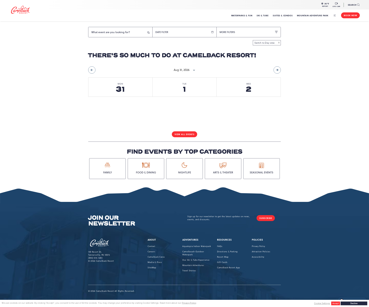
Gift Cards (222, 262)
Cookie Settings (322, 303)
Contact (151, 246)
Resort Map (223, 256)
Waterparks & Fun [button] (241, 15)
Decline (353, 303)
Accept (335, 303)
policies (257, 239)
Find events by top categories (184, 152)
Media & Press (155, 262)
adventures (190, 239)
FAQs (219, 246)
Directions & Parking (227, 251)
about (152, 239)
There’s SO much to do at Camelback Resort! (172, 55)
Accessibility (258, 256)
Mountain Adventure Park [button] (312, 15)
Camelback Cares (156, 256)
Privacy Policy (258, 246)
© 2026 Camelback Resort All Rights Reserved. (111, 291)
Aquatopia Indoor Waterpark (196, 246)
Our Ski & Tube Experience (196, 259)
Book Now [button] (350, 15)
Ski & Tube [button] (262, 15)
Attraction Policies (261, 251)
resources (224, 239)
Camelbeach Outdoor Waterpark (193, 253)
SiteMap (152, 267)
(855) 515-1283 (95, 257)
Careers (151, 251)
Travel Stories (189, 270)
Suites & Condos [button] (283, 15)
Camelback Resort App (228, 267)
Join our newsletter (111, 221)
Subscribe (267, 219)
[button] (325, 4)
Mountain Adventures (193, 265)
